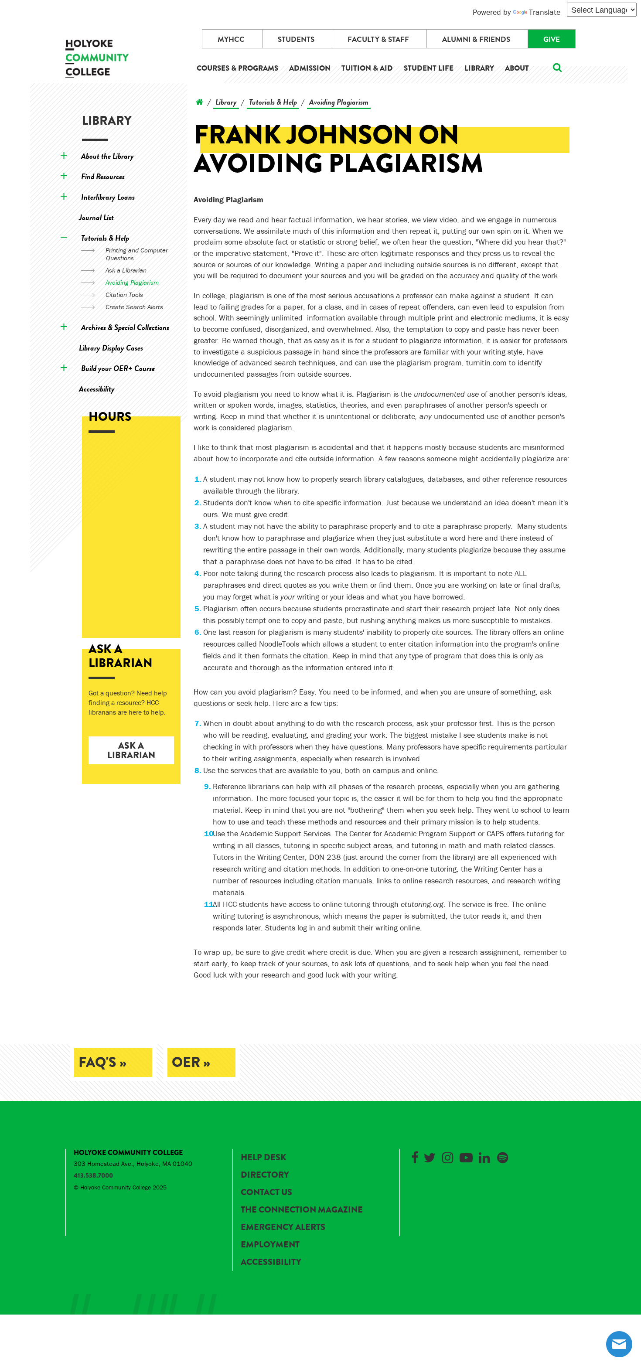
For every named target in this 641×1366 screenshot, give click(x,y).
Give (551, 39)
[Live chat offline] (619, 1344)
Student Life (428, 68)
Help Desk (263, 1157)
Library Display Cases (111, 348)
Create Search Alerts (134, 307)
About (517, 68)
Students (296, 39)
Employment (270, 1244)
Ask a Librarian (126, 270)
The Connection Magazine (302, 1209)
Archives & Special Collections (125, 327)
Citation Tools (124, 294)
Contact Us (266, 1192)
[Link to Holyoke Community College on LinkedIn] (484, 1156)
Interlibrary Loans (108, 197)
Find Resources (103, 176)
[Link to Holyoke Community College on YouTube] (466, 1156)
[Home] (199, 102)
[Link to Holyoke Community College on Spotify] (503, 1156)
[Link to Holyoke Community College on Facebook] (415, 1156)
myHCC (231, 39)
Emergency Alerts (283, 1227)
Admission (310, 68)
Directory (265, 1174)
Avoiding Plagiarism (132, 282)
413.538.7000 (93, 1175)
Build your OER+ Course (118, 368)
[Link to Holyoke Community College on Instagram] (448, 1156)
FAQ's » (102, 1062)
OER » (191, 1062)
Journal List (96, 217)
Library (479, 68)
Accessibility (97, 389)
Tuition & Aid (367, 68)
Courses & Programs (237, 68)
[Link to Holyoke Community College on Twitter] (429, 1156)
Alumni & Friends (476, 39)
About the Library (107, 156)
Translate (544, 12)
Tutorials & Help (105, 238)
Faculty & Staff (378, 39)
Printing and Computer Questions (137, 254)
